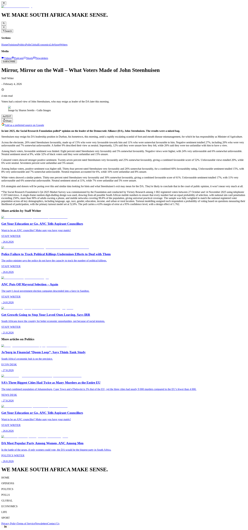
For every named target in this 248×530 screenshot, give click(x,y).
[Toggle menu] (3, 3)
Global (34, 44)
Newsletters (41, 523)
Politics (21, 44)
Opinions (13, 44)
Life (52, 44)
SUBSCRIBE (9, 61)
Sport (57, 44)
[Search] (3, 23)
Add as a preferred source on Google (24, 125)
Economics (44, 44)
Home (4, 44)
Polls (28, 44)
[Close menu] (3, 27)
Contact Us (53, 523)
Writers (63, 44)
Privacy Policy (9, 523)
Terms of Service (26, 523)
